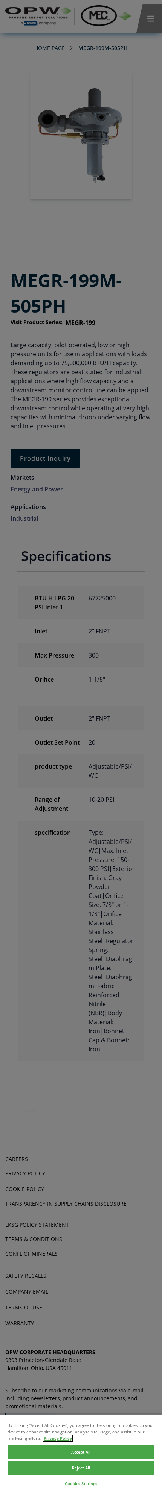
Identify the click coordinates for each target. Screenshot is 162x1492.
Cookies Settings (81, 1483)
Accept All (80, 1452)
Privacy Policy (58, 1438)
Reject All (81, 1468)
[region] (81, 1453)
